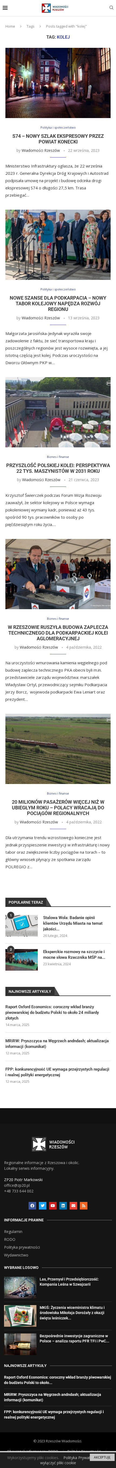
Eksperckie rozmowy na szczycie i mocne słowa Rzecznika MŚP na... (74, 954)
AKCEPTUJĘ (102, 1457)
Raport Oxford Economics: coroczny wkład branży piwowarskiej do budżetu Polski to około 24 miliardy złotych (52, 1012)
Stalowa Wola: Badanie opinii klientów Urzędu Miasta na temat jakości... (73, 923)
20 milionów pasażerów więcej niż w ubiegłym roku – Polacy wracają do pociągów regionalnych (58, 807)
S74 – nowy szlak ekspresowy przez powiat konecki (58, 139)
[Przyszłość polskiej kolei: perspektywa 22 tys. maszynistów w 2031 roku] (58, 412)
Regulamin (13, 1232)
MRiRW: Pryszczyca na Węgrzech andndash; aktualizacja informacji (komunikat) (57, 1043)
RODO (9, 1239)
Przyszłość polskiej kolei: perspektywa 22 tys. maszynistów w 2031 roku (58, 468)
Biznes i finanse (58, 456)
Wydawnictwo (16, 1255)
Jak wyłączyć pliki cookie (74, 1460)
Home (10, 26)
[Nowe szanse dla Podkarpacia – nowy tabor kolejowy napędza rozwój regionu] (58, 245)
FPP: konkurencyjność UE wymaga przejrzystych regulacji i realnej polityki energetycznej (57, 1072)
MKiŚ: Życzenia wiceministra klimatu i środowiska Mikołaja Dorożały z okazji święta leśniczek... (72, 1312)
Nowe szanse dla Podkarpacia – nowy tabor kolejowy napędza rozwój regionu (58, 303)
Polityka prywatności (22, 1247)
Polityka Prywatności (81, 1457)
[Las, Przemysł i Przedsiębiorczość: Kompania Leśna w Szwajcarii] (20, 1287)
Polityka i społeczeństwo (58, 127)
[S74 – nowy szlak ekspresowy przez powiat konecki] (58, 83)
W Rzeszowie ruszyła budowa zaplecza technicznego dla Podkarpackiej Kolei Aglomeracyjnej (58, 632)
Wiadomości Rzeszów (41, 150)
